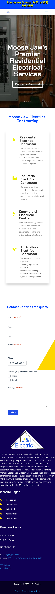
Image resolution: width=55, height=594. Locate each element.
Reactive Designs (21, 591)
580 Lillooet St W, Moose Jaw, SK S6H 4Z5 (25, 558)
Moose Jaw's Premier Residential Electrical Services (27, 60)
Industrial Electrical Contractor (28, 179)
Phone (14, 376)
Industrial (10, 509)
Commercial (11, 504)
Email (14, 380)
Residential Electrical (27, 84)
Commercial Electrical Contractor (28, 214)
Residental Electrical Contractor (27, 140)
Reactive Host (34, 591)
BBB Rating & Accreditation (5, 567)
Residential (11, 500)
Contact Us (11, 518)
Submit (13, 412)
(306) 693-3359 (12, 555)
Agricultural (11, 513)
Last (9, 337)
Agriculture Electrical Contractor (29, 250)
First (10, 327)
